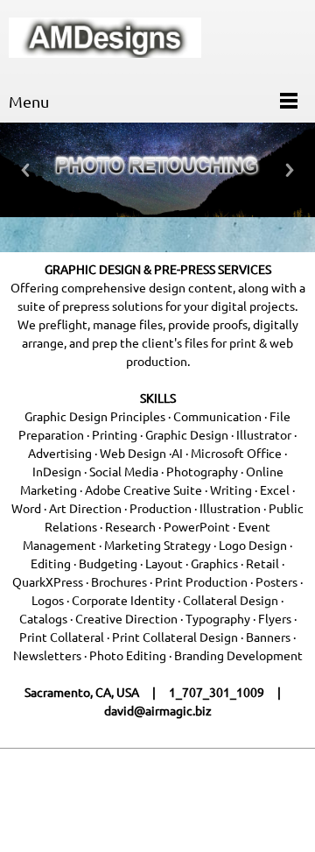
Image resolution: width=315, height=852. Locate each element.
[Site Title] (105, 39)
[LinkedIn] (153, 800)
